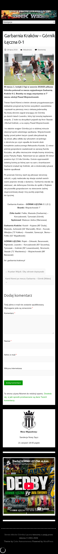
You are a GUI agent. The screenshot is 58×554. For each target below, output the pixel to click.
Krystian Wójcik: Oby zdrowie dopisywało (24, 271)
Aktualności (27, 50)
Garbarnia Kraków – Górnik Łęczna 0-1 (29, 39)
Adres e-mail (10, 355)
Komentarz (9, 313)
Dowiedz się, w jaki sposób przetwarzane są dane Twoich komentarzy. (28, 397)
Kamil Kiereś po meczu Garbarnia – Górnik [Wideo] (28, 280)
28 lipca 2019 (12, 50)
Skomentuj (42, 50)
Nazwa (7, 341)
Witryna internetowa (13, 368)
